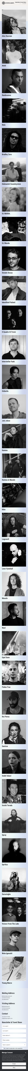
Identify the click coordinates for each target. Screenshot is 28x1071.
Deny (14, 1067)
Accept (14, 1063)
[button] (25, 1052)
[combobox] (14, 1044)
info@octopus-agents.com (7, 1018)
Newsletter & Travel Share (20, 2)
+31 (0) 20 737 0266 (6, 1016)
